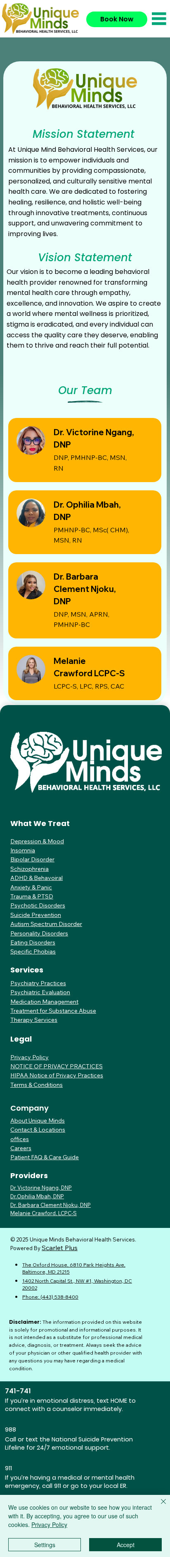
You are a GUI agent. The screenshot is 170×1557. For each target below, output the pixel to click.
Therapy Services (33, 1019)
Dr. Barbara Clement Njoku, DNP (85, 588)
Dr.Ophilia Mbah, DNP (37, 1196)
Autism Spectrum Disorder (46, 924)
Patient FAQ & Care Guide (44, 1157)
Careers (20, 1148)
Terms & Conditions (36, 1084)
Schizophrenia (29, 868)
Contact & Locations (37, 1129)
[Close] (158, 1506)
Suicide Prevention (35, 915)
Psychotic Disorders (37, 905)
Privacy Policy (29, 1057)
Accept (126, 1545)
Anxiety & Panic (31, 887)
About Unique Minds (37, 1120)
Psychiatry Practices (38, 983)
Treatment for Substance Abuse (53, 1010)
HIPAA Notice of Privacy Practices (56, 1075)
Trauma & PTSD (31, 896)
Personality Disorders (39, 933)
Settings (44, 1545)
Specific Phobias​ (33, 951)
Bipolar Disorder (32, 859)
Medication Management (44, 1001)
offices (19, 1139)
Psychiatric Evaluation (40, 992)
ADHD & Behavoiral (36, 878)
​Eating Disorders (32, 942)
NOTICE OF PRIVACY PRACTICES (56, 1066)
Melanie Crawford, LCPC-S (43, 1213)
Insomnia (22, 850)
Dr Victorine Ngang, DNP (41, 1187)
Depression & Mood (37, 841)
